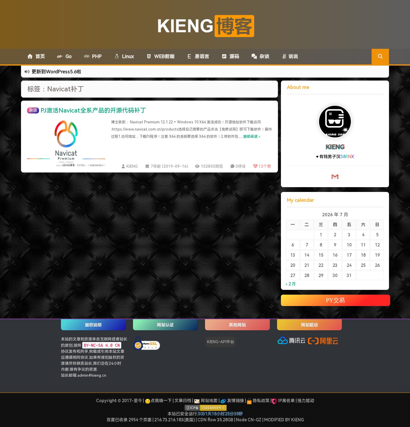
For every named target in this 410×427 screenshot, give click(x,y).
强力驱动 (305, 400)
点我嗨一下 (161, 400)
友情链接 (235, 400)
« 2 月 (290, 283)
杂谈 (263, 56)
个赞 (264, 166)
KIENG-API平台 (220, 342)
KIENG (132, 166)
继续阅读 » (251, 136)
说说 (292, 56)
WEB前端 (163, 56)
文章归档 (182, 400)
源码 (233, 56)
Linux (127, 56)
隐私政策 (261, 400)
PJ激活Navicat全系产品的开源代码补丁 (93, 110)
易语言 (200, 56)
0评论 (241, 166)
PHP (96, 56)
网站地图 (209, 400)
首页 (39, 56)
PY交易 (335, 300)
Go (67, 56)
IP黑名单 (286, 400)
